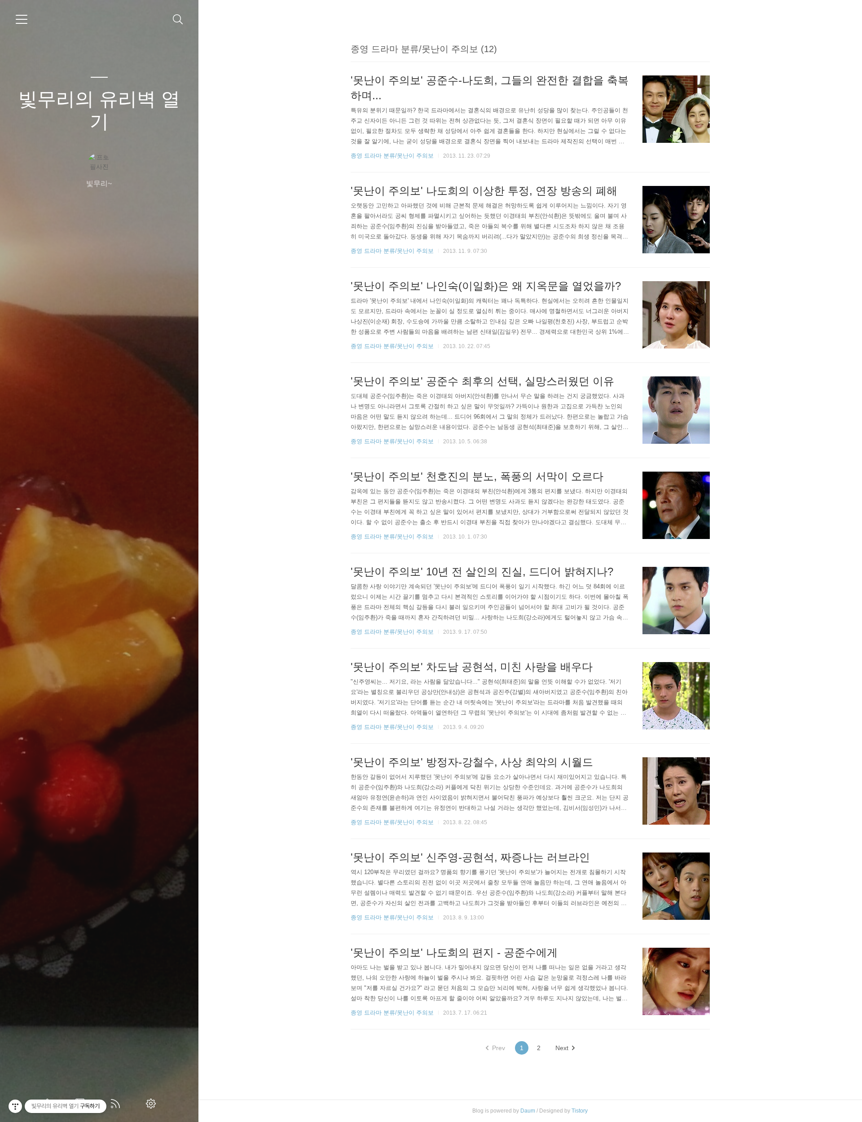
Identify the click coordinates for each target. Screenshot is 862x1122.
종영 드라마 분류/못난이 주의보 (392, 155)
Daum (527, 1111)
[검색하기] (178, 19)
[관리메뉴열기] (15, 1106)
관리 (152, 1104)
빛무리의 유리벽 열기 (99, 110)
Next (561, 1047)
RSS (117, 1104)
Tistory (580, 1111)
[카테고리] (21, 19)
